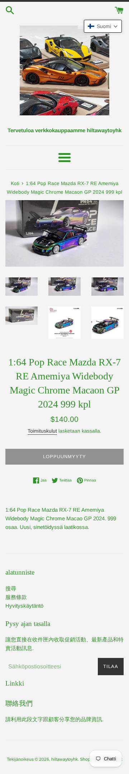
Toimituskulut (42, 431)
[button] (102, 26)
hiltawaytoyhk (64, 759)
